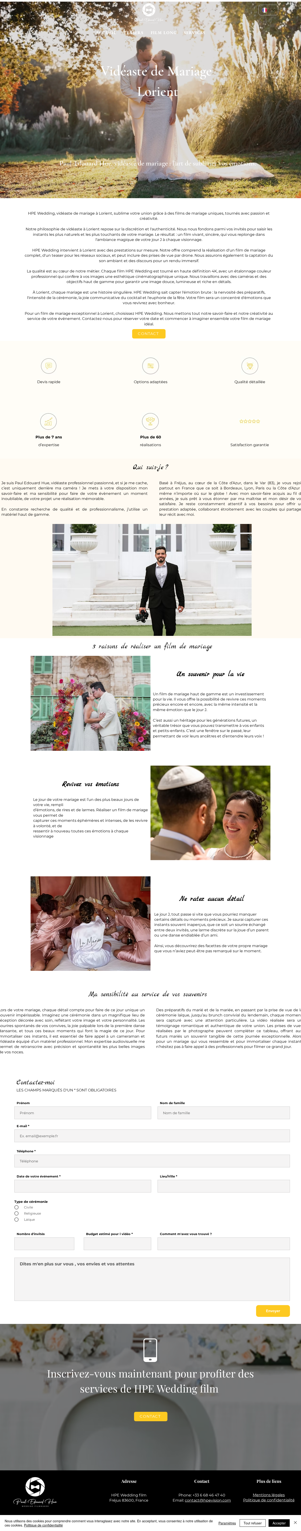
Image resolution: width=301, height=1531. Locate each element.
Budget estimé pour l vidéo (108, 1234)
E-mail (22, 1126)
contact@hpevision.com (208, 1500)
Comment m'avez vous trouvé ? (186, 1234)
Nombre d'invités (31, 1234)
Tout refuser (253, 1523)
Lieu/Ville (167, 1176)
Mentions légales (269, 1495)
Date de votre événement (37, 1176)
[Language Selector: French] (268, 10)
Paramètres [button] (227, 1523)
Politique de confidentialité (269, 1500)
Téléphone (25, 1151)
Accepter (279, 1523)
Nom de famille (172, 1103)
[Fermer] (295, 1523)
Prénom (23, 1103)
